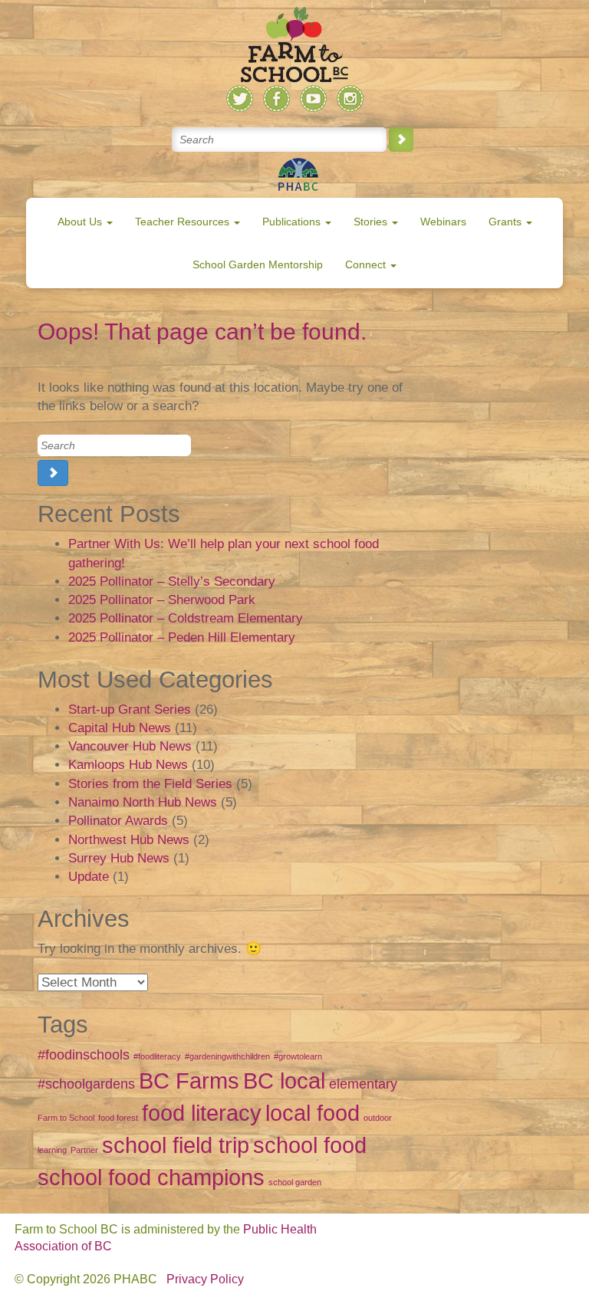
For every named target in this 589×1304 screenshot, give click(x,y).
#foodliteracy (157, 1056)
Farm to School (66, 1117)
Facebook (276, 98)
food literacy (202, 1112)
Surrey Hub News (118, 858)
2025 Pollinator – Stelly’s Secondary (171, 581)
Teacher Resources (183, 221)
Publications (293, 221)
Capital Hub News (119, 728)
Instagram (350, 98)
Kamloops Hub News (128, 764)
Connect (367, 264)
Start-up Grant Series (129, 709)
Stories (372, 221)
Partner (84, 1150)
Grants (507, 221)
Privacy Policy (205, 1279)
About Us (81, 221)
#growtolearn (298, 1056)
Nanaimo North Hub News (142, 802)
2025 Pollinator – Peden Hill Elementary (181, 637)
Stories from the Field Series (150, 784)
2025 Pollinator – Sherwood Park (161, 600)
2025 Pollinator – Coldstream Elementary (185, 618)
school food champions (151, 1177)
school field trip (175, 1145)
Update (88, 876)
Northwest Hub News (128, 840)
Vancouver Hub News (130, 746)
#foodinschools (84, 1055)
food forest (118, 1117)
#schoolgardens (86, 1084)
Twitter (239, 98)
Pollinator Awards (118, 820)
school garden (294, 1182)
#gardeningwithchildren (227, 1056)
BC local (284, 1080)
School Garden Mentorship (257, 264)
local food (312, 1112)
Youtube (313, 98)
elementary (363, 1084)
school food (310, 1145)
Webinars (443, 221)
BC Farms (189, 1080)
